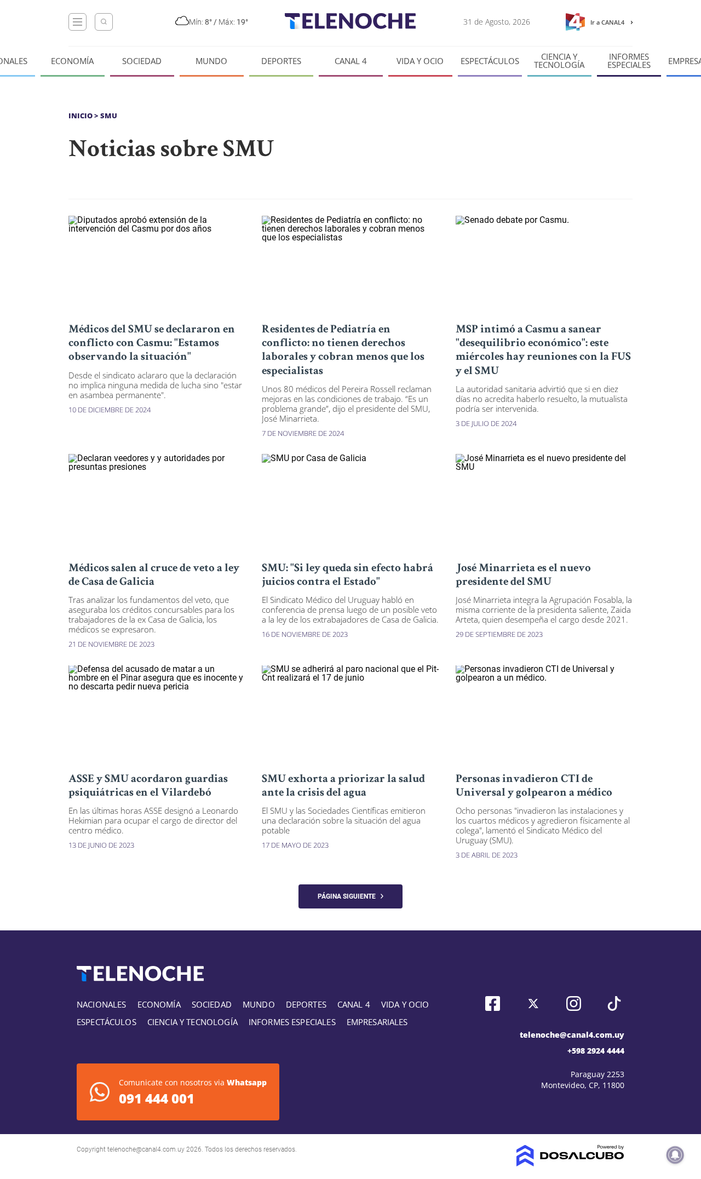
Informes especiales (629, 61)
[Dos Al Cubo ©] (570, 1163)
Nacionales (102, 1004)
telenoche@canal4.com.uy (572, 1035)
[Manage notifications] (675, 1155)
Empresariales (377, 1021)
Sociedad (142, 61)
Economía (72, 61)
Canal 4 (351, 61)
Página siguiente (349, 896)
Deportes (281, 61)
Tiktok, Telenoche (614, 1003)
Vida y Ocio (420, 61)
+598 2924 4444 (595, 1050)
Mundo (211, 61)
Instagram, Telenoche (573, 1003)
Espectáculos (490, 61)
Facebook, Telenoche (492, 1003)
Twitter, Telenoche (533, 1003)
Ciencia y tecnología (559, 61)
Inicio (80, 115)
